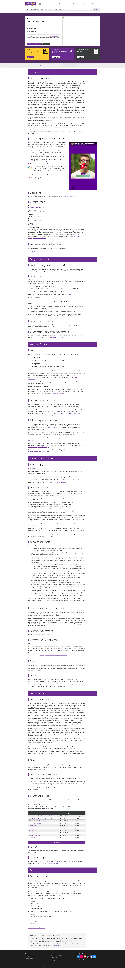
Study (31, 9)
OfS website (73, 941)
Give (84, 4)
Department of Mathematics (36, 207)
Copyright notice (43, 966)
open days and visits (69, 196)
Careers (93, 65)
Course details (83, 65)
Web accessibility (52, 966)
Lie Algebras (32, 830)
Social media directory (82, 960)
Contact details (29, 958)
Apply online (31, 468)
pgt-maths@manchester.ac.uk (36, 220)
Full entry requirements (34, 44)
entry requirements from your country (57, 337)
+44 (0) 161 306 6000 (30, 956)
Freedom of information (63, 966)
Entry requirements (43, 65)
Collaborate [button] (61, 4)
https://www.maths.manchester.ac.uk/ (39, 225)
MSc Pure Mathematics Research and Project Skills (41, 818)
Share (97, 9)
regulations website (55, 945)
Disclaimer (28, 966)
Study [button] (45, 4)
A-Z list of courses (50, 9)
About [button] (69, 4)
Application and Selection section (58, 482)
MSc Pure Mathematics (60, 9)
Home (40, 3)
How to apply (45, 44)
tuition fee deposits (58, 393)
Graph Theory (32, 837)
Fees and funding (56, 65)
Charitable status (73, 966)
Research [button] (52, 4)
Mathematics (35, 251)
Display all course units (57, 842)
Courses (43, 9)
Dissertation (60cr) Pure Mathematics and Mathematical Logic (44, 816)
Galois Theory (32, 832)
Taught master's (36, 9)
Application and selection (70, 65)
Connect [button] (76, 4)
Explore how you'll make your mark (38, 164)
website (69, 294)
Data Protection (35, 966)
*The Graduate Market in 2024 (36, 928)
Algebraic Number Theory (35, 835)
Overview (32, 65)
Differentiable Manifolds (35, 823)
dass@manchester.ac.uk (55, 863)
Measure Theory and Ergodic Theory (38, 820)
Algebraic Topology (33, 825)
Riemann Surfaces (33, 828)
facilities (33, 852)
